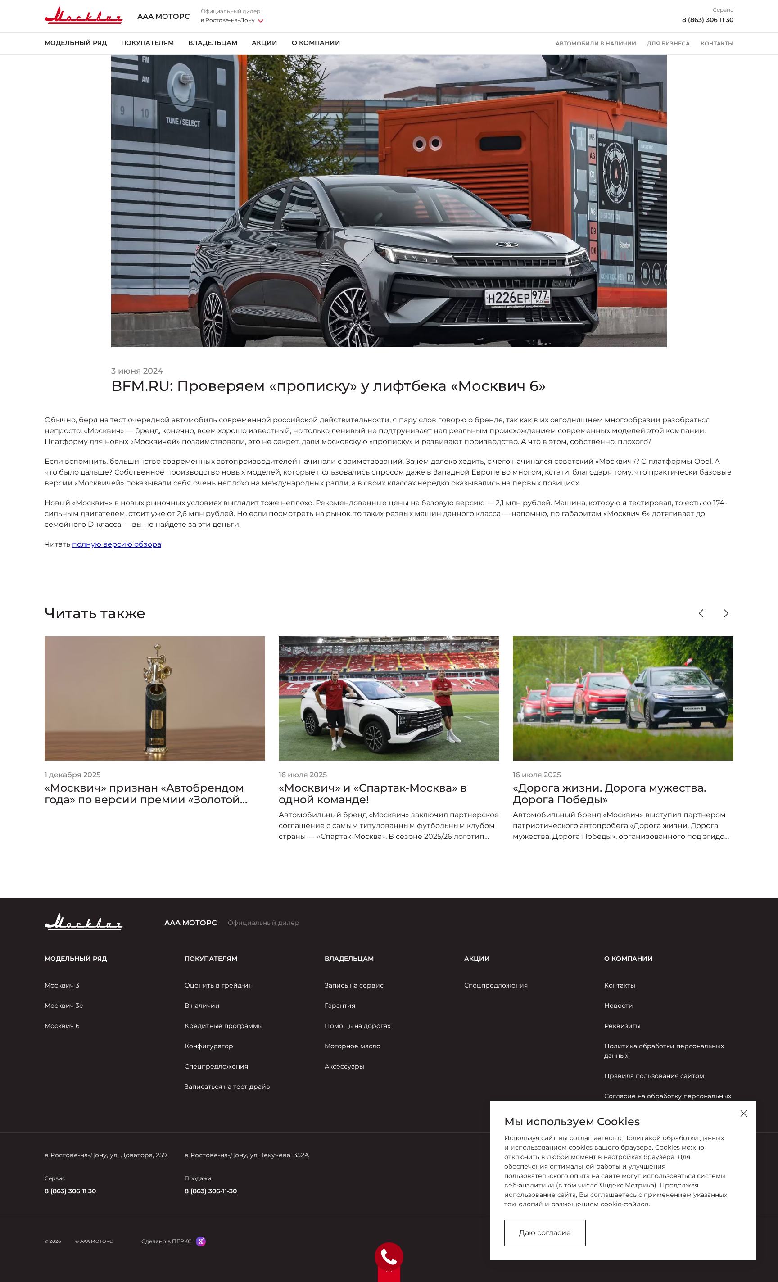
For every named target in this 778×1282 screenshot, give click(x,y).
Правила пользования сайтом (654, 1076)
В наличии (202, 1005)
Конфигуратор (209, 1046)
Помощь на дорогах (357, 1026)
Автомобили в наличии (596, 44)
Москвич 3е (64, 1005)
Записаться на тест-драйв (227, 1087)
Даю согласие (545, 1232)
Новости (618, 1005)
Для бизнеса (668, 44)
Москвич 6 (62, 1026)
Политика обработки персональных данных (664, 1051)
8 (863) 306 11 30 (707, 20)
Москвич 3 (62, 985)
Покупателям (147, 43)
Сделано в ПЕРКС (166, 1241)
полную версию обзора (116, 544)
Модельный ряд (76, 43)
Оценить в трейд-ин (219, 985)
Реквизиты (622, 1026)
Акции (264, 43)
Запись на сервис (354, 985)
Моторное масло (352, 1046)
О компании (316, 43)
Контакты (717, 44)
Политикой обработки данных (673, 1138)
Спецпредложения (216, 1066)
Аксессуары (344, 1066)
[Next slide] (726, 613)
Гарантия (340, 1005)
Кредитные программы (224, 1026)
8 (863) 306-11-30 (211, 1191)
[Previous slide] (701, 613)
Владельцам (212, 43)
